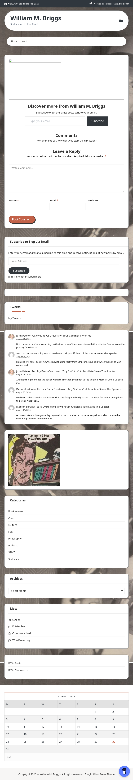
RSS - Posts (14, 663)
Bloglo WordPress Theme (100, 774)
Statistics (13, 559)
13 (60, 726)
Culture (12, 525)
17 (7, 734)
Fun (10, 531)
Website (93, 200)
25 (25, 741)
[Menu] (120, 21)
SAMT (11, 552)
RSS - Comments (18, 670)
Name (14, 200)
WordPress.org (21, 640)
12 (43, 726)
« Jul (9, 756)
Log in (16, 619)
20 (60, 734)
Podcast (13, 545)
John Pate (22, 335)
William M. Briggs (35, 18)
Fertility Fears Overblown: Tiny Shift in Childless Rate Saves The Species (76, 353)
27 (60, 741)
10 (7, 726)
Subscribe (97, 121)
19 (43, 734)
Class (11, 518)
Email (54, 200)
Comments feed (21, 633)
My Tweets (14, 318)
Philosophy (14, 538)
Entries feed (19, 626)
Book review (15, 511)
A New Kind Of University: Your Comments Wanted (61, 335)
